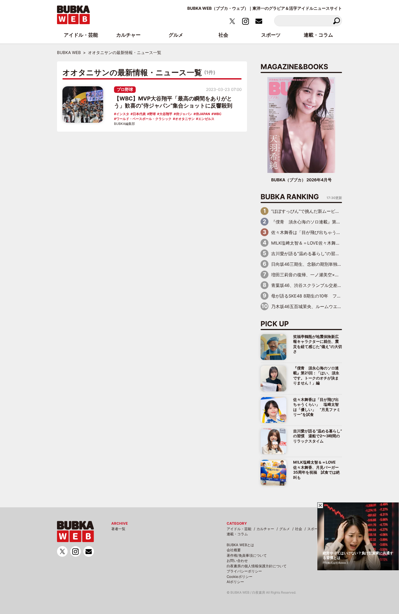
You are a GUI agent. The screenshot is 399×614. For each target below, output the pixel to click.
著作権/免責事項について (247, 555)
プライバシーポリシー (244, 571)
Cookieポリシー (239, 576)
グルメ (284, 529)
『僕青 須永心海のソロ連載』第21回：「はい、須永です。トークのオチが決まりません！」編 (316, 375)
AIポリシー (235, 582)
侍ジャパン (184, 114)
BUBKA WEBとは (240, 545)
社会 (298, 529)
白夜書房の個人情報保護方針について (257, 566)
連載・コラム (237, 534)
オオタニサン (185, 119)
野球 (152, 114)
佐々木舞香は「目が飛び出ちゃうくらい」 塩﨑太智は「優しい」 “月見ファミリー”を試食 (316, 407)
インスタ (122, 114)
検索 (336, 20)
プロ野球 (125, 89)
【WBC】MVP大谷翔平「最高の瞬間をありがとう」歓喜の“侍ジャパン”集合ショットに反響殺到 (173, 102)
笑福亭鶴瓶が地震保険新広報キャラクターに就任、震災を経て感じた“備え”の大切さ (317, 344)
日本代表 (139, 114)
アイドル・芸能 (239, 529)
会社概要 (234, 550)
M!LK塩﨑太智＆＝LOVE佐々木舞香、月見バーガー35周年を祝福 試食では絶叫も (316, 469)
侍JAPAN (203, 114)
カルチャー (265, 529)
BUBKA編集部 (124, 124)
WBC (217, 114)
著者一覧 (118, 529)
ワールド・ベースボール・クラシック (144, 119)
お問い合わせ (237, 560)
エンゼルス (206, 119)
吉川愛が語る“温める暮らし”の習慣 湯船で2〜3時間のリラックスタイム (317, 436)
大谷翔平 (165, 114)
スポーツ (314, 529)
